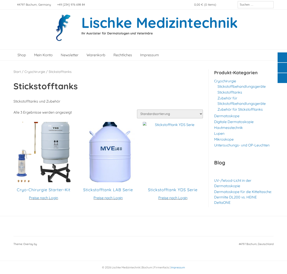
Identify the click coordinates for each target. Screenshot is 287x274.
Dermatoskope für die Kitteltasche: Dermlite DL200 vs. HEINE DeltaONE (243, 197)
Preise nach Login (43, 197)
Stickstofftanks (229, 92)
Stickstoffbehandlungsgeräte (241, 86)
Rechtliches (122, 55)
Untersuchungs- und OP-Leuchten (242, 145)
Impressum (149, 55)
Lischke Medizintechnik (159, 22)
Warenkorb (96, 55)
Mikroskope (224, 139)
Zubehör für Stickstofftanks (240, 109)
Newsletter (69, 55)
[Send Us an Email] (220, 5)
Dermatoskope (226, 116)
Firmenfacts (161, 267)
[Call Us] (227, 5)
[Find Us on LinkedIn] (233, 5)
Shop (21, 55)
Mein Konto (43, 55)
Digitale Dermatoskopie (234, 121)
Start (17, 72)
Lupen (219, 133)
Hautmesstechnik (228, 127)
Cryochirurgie (34, 72)
